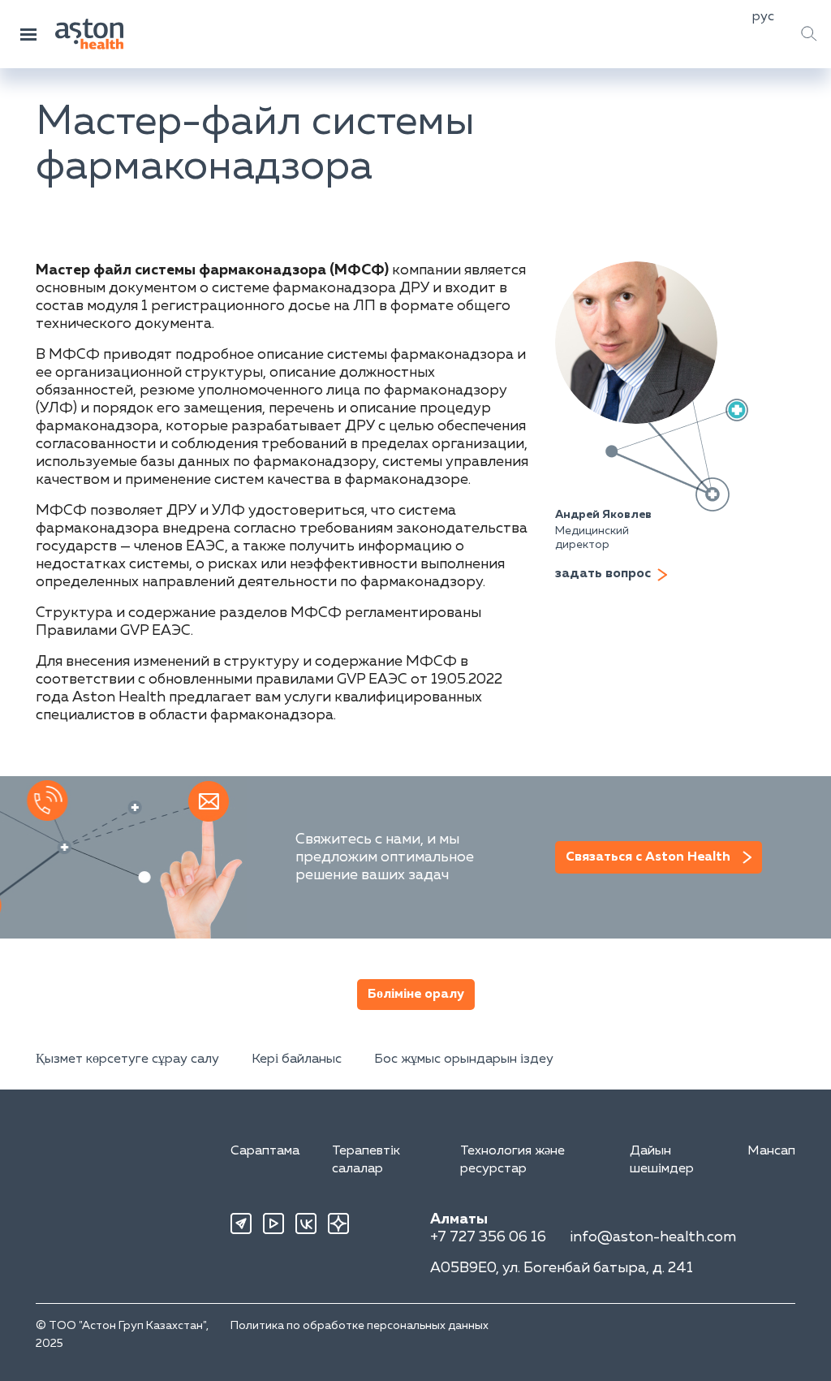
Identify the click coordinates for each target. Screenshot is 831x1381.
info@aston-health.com (653, 1237)
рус (763, 17)
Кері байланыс (297, 1059)
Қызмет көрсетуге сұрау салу (127, 1059)
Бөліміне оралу (416, 994)
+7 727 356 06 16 (488, 1237)
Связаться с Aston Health (648, 857)
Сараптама (264, 1151)
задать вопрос (603, 574)
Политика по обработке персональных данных (359, 1325)
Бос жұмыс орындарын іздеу (463, 1059)
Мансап (771, 1151)
